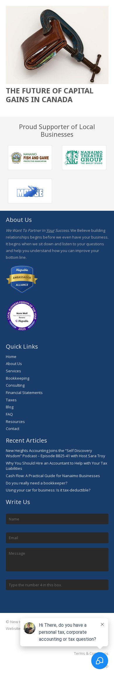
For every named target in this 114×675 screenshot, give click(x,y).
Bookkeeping (17, 378)
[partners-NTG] (84, 158)
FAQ (9, 414)
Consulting (15, 385)
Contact (12, 428)
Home (11, 356)
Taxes (11, 399)
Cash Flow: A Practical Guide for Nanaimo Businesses (53, 475)
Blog (9, 407)
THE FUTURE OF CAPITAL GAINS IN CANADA (50, 94)
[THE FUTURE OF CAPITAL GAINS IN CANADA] (57, 45)
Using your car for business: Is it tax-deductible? (48, 490)
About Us (14, 363)
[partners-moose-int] (30, 191)
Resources (15, 421)
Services (13, 371)
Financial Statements (24, 392)
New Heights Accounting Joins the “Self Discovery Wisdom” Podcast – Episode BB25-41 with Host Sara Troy (55, 453)
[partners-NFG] (30, 158)
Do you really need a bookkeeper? (36, 483)
